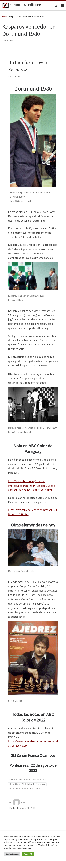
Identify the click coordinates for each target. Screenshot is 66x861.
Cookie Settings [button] (12, 854)
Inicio (4, 16)
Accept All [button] (28, 854)
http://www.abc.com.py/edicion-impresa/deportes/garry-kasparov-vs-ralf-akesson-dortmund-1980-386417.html (32, 486)
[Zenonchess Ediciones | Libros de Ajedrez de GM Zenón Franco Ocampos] (5, 5)
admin (25, 802)
